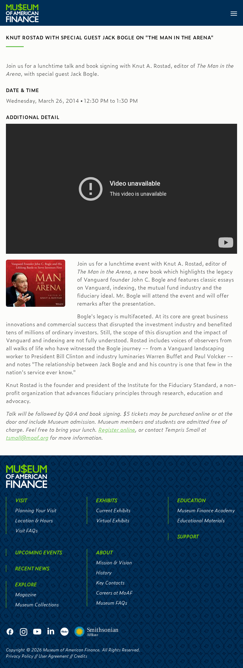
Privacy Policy (19, 656)
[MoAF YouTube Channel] (37, 632)
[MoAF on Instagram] (23, 632)
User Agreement (54, 656)
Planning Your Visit (35, 510)
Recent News (32, 568)
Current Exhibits (113, 510)
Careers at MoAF (114, 592)
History (104, 572)
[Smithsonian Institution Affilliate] (96, 632)
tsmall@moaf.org (27, 437)
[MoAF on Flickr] (64, 632)
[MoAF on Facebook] (10, 632)
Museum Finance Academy (206, 510)
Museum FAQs (111, 602)
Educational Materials (201, 520)
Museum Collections (37, 604)
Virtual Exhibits (112, 520)
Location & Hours (34, 520)
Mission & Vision (114, 562)
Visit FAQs (26, 530)
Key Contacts (110, 582)
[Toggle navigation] (234, 13)
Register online (116, 429)
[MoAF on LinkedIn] (51, 631)
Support (188, 536)
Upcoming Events (38, 552)
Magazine (25, 594)
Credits (80, 656)
